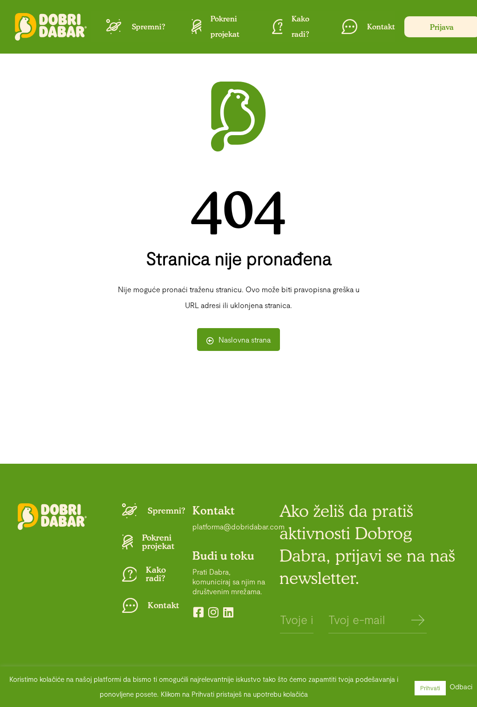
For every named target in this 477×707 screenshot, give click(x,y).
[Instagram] (213, 612)
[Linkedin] (228, 612)
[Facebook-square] (198, 612)
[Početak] (51, 27)
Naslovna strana (244, 339)
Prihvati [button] (430, 688)
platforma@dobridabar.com (238, 526)
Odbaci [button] (461, 686)
